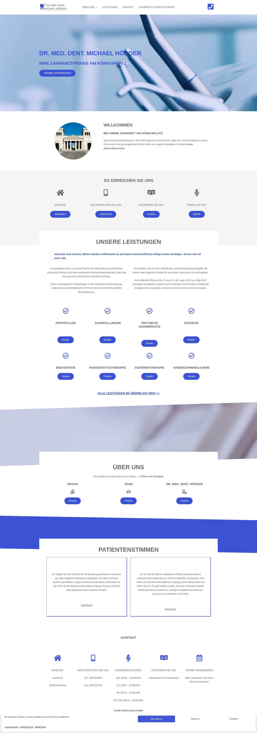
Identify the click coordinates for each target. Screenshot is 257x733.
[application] (96, 7)
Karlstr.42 (58, 678)
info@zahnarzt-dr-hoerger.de (164, 678)
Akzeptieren (156, 719)
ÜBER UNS (88, 7)
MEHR (196, 214)
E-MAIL (151, 214)
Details (65, 339)
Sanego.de (170, 609)
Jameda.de (87, 605)
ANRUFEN (106, 214)
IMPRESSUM (40, 727)
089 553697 (96, 678)
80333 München (57, 685)
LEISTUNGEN (110, 7)
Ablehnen (195, 719)
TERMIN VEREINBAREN (57, 73)
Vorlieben (233, 719)
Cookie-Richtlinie (12, 727)
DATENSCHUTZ (26, 727)
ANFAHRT (60, 214)
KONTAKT (128, 7)
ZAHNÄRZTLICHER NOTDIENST (156, 7)
